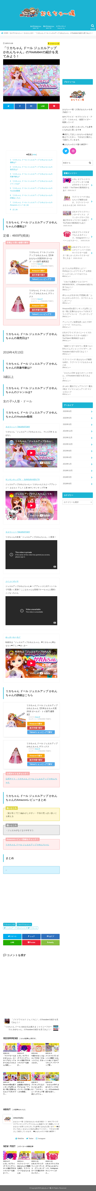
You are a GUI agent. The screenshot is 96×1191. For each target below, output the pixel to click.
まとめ (14, 209)
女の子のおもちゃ (35, 27)
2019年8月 (67, 451)
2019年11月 (67, 438)
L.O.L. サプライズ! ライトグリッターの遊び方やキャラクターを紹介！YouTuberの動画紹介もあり (76, 184)
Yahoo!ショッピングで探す (41, 279)
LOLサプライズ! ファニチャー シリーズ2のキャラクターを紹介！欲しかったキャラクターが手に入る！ (76, 252)
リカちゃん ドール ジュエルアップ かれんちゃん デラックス (41, 293)
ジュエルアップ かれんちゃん (16, 928)
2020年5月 (67, 418)
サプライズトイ (61, 27)
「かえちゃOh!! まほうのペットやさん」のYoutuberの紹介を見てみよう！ (77, 375)
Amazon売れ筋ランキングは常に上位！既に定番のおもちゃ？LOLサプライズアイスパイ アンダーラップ (77, 311)
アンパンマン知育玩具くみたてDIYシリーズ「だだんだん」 (77, 323)
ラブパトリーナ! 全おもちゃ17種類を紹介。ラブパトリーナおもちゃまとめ (76, 201)
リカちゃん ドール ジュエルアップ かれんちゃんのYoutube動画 (31, 189)
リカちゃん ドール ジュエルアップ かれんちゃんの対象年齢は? (31, 175)
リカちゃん (33, 928)
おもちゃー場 (46, 1188)
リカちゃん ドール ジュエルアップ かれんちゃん (27, 844)
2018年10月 (68, 471)
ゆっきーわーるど (13, 637)
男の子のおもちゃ (48, 27)
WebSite (21, 1138)
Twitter (31, 1138)
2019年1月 (67, 464)
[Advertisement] (31, 129)
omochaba (18, 1118)
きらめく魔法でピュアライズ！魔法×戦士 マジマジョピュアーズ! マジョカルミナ (77, 389)
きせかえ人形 (10, 924)
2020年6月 (67, 411)
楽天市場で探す (38, 275)
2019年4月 (67, 457)
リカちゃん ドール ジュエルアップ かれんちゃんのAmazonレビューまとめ (31, 203)
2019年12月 (68, 431)
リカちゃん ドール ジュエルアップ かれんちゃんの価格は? (31, 161)
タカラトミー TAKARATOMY (18, 427)
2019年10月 (68, 444)
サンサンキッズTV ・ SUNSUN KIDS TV (23, 479)
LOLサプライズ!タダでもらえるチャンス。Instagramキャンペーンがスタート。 (76, 236)
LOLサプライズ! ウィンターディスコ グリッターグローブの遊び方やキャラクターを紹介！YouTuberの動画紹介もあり (76, 219)
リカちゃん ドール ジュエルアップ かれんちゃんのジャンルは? (31, 182)
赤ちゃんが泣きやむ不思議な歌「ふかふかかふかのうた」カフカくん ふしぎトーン (77, 298)
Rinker (39, 263)
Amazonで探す (38, 271)
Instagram (41, 1138)
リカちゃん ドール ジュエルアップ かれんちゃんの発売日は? (31, 168)
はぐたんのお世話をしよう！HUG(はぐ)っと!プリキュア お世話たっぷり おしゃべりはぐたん (76, 271)
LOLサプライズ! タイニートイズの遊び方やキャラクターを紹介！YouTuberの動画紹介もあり (76, 335)
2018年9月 (67, 477)
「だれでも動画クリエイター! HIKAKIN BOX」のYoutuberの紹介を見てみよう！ (77, 284)
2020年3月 (67, 424)
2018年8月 (67, 484)
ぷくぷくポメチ (12, 581)
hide (34, 155)
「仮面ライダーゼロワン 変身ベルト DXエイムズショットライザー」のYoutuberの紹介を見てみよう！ (77, 349)
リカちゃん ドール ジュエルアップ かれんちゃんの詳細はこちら (31, 196)
